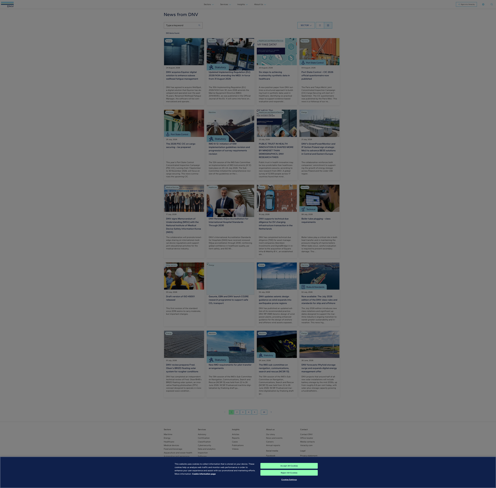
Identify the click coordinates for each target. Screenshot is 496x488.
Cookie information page (204, 474)
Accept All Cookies (289, 466)
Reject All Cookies (289, 473)
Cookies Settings (289, 479)
